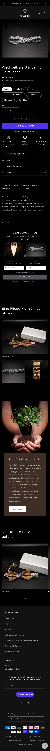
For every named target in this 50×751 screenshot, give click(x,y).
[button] (5, 12)
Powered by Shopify (25, 737)
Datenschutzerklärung (15, 740)
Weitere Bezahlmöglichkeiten (25, 131)
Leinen (33, 89)
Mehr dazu (17, 509)
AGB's (7, 624)
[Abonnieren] (42, 686)
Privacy (8, 630)
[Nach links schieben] (19, 62)
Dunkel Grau (34, 95)
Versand (12, 80)
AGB (26, 740)
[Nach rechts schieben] (30, 62)
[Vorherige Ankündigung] (4, 3)
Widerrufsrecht (39, 737)
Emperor (6, 356)
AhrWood (15, 737)
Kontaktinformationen (26, 744)
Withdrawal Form (12, 652)
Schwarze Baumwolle (13, 95)
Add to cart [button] (25, 277)
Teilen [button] (6, 222)
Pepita (6, 89)
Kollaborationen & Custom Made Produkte (21, 641)
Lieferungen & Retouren (14, 635)
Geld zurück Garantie (13, 646)
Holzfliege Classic (13, 261)
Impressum (9, 619)
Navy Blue (22, 100)
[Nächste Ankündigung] (45, 3)
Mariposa (8, 100)
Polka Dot (20, 89)
